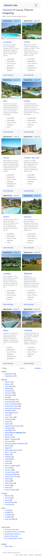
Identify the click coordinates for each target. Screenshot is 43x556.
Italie (16, 555)
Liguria (7, 421)
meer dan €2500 (10, 519)
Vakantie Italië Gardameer (12, 534)
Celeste (27, 101)
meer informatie (8, 75)
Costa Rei (8, 504)
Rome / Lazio (9, 452)
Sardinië (7, 459)
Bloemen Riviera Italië (11, 536)
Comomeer (8, 393)
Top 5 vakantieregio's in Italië (13, 538)
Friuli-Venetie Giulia (11, 406)
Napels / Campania (11, 439)
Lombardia (8, 428)
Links (25, 555)
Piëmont (7, 446)
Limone (6, 158)
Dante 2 (6, 217)
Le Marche (8, 419)
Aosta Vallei (8, 386)
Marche (7, 435)
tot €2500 (8, 517)
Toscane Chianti (10, 472)
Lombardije (8, 430)
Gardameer (8, 410)
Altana (5, 330)
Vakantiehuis (9, 376)
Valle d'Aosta (9, 483)
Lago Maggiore (9, 413)
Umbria (7, 479)
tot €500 (7, 512)
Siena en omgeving (11, 465)
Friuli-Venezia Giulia (11, 408)
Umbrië (7, 481)
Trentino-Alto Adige (11, 474)
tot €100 (7, 510)
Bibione (7, 496)
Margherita (28, 273)
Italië (4, 16)
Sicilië (7, 463)
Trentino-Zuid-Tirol (10, 476)
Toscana (7, 468)
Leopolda (7, 274)
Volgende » (38, 368)
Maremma (8, 437)
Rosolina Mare (9, 502)
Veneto (7, 487)
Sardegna (8, 457)
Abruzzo (7, 384)
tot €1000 (8, 515)
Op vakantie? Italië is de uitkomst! (15, 532)
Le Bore (27, 42)
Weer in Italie (9, 546)
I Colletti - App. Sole (31, 158)
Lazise (7, 500)
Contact (31, 555)
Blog (21, 555)
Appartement (9, 374)
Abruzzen (8, 382)
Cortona (7, 498)
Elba (6, 397)
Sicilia (7, 461)
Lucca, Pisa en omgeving (15, 16)
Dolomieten (8, 395)
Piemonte (8, 441)
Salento (7, 454)
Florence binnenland (11, 404)
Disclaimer (38, 555)
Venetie (7, 485)
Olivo (5, 101)
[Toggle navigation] (36, 5)
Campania (8, 391)
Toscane (7, 470)
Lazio (6, 415)
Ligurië (7, 424)
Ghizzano (27, 217)
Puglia (7, 448)
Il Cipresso (7, 42)
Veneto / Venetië (10, 490)
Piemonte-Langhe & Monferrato (15, 443)
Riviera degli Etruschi (11, 450)
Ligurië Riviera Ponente (12, 426)
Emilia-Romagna (10, 402)
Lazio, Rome (9, 417)
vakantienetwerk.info (13, 552)
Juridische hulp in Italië (12, 529)
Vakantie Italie (10, 5)
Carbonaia (28, 330)
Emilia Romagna (10, 399)
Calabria (7, 388)
